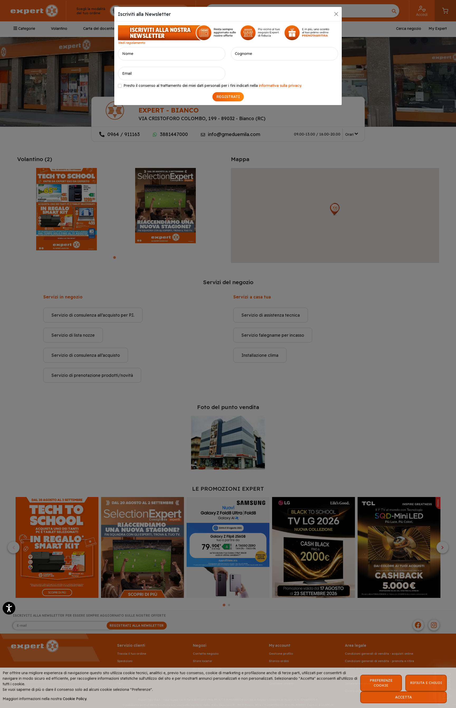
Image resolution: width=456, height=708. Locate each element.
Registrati (228, 96)
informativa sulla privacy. (280, 85)
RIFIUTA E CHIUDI (426, 683)
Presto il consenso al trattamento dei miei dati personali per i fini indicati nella (213, 85)
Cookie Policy (74, 698)
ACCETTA (403, 697)
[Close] (336, 14)
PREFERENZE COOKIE (381, 683)
